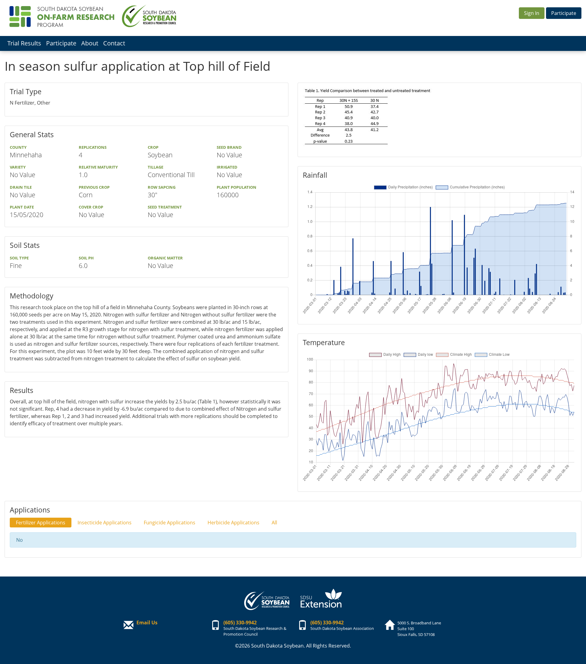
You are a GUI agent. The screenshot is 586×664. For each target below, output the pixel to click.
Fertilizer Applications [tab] (40, 522)
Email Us (146, 622)
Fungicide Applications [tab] (169, 522)
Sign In (531, 13)
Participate (563, 13)
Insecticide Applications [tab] (105, 522)
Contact (114, 43)
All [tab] (274, 522)
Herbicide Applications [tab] (233, 522)
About (89, 43)
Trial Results (24, 43)
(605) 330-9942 (240, 622)
